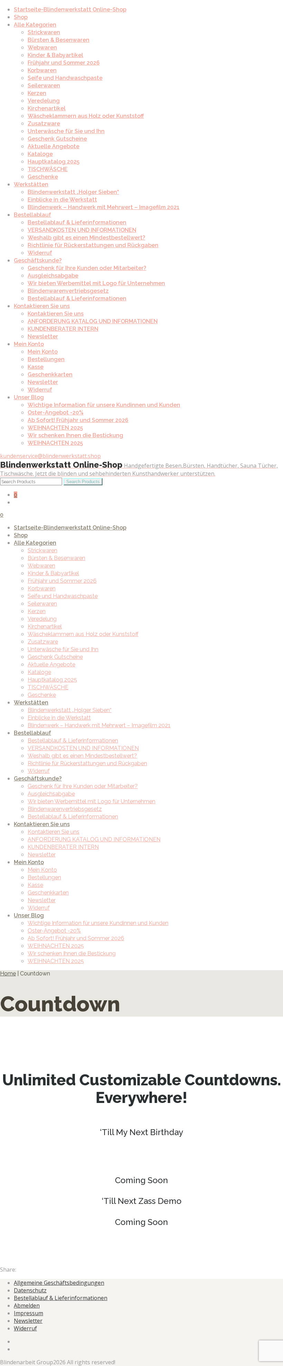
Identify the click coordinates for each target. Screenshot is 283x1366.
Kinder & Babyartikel (55, 55)
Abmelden (27, 1305)
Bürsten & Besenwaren (58, 40)
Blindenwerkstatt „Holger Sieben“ (73, 192)
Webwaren (42, 47)
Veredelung (44, 100)
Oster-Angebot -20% (56, 412)
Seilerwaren (44, 85)
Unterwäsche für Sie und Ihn (66, 131)
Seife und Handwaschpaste (65, 78)
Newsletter (43, 336)
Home (8, 973)
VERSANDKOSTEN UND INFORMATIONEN (82, 230)
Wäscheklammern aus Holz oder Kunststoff (86, 116)
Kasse (35, 367)
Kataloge (40, 154)
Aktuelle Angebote (53, 146)
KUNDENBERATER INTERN (63, 329)
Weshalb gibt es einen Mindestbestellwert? (86, 237)
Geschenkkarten (50, 374)
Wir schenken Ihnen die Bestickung (75, 435)
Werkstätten (31, 184)
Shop (21, 17)
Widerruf (40, 253)
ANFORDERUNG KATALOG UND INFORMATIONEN (93, 321)
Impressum (28, 1313)
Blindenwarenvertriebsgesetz (68, 291)
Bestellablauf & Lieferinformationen (77, 222)
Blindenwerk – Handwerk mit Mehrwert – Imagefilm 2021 (103, 207)
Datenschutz (30, 1290)
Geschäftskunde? (38, 260)
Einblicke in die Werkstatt (62, 199)
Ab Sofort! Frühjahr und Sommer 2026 (78, 420)
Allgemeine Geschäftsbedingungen (59, 1283)
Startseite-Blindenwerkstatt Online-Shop (70, 9)
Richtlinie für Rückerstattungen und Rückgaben (93, 245)
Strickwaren (44, 32)
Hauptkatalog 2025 (53, 161)
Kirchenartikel (47, 108)
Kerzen (37, 93)
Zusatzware (44, 123)
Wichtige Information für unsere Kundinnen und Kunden (104, 405)
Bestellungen (46, 359)
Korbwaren (42, 70)
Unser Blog (29, 397)
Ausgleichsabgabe (53, 275)
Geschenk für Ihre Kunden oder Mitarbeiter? (87, 268)
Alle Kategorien (35, 24)
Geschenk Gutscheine (57, 138)
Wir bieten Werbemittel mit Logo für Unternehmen (96, 283)
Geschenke (43, 177)
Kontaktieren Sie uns (42, 306)
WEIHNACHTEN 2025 (55, 427)
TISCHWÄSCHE (48, 169)
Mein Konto (29, 344)
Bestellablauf (32, 215)
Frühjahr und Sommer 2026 (64, 62)
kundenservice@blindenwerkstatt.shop (50, 456)
